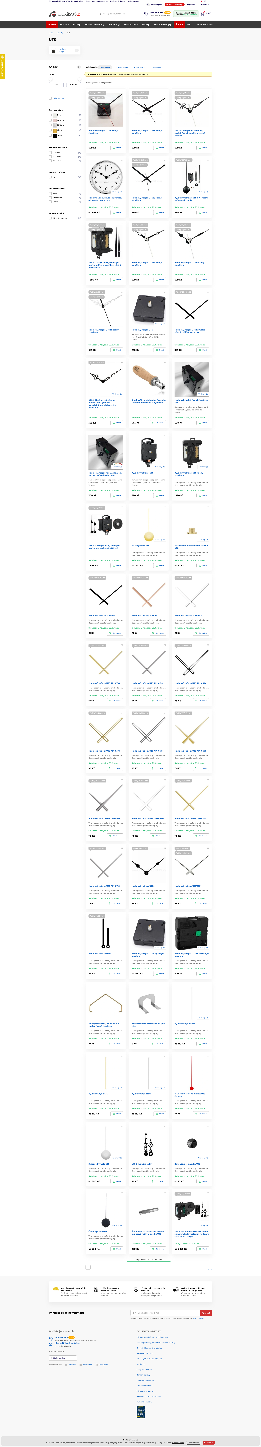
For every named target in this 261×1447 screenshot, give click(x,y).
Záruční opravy (143, 1375)
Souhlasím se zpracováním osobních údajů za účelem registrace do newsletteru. (167, 1318)
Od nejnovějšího (156, 67)
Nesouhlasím (193, 1443)
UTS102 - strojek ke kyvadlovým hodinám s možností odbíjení (104, 546)
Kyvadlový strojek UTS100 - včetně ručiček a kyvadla (191, 199)
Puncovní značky (144, 1402)
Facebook (87, 1364)
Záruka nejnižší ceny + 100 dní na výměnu (66, 1)
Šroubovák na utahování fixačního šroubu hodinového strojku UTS (149, 401)
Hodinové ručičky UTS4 (100, 953)
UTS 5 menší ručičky (142, 1164)
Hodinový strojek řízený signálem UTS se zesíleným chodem (105, 474)
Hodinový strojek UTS (142, 330)
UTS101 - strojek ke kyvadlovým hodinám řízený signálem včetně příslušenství (104, 265)
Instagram (103, 1364)
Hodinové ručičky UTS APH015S (147, 683)
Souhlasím (208, 1443)
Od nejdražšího (139, 67)
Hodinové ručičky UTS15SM (188, 886)
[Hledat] (100, 14)
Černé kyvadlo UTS (97, 1231)
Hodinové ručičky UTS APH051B (190, 683)
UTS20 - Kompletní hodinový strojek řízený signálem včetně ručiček (190, 133)
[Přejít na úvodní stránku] (64, 14)
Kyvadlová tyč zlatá (98, 1094)
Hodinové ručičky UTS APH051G (104, 751)
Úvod (51, 33)
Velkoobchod (133, 1)
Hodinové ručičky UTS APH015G (104, 683)
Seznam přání (156, 5)
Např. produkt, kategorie (114, 14)
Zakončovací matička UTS (187, 1164)
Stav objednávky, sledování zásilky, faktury (156, 1342)
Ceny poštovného (144, 1369)
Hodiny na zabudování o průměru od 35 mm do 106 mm (105, 199)
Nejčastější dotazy (117, 1)
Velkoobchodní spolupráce (149, 1396)
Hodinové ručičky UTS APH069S (104, 818)
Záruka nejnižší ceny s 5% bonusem (153, 1337)
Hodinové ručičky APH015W (188, 615)
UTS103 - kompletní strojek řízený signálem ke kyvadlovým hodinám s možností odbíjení (192, 1234)
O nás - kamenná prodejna (97, 1)
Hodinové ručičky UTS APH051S (147, 751)
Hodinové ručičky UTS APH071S (104, 886)
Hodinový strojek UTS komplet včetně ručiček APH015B (190, 331)
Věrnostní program (145, 1391)
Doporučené (105, 67)
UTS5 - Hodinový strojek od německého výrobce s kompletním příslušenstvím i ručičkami (102, 404)
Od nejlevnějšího (121, 67)
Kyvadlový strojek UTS (142, 473)
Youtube (72, 1364)
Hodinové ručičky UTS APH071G (190, 818)
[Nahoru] (88, 1267)
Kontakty (141, 1364)
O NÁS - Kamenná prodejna (149, 1348)
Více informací (198, 1318)
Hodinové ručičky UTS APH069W (148, 818)
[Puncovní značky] (141, 1412)
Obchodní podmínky (146, 1380)
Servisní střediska (145, 1385)
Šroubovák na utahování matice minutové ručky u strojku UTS (148, 1232)
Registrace (191, 5)
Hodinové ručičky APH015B (101, 615)
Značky (60, 33)
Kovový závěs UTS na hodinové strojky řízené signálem (103, 1025)
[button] (122, 92)
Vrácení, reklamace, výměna (149, 1359)
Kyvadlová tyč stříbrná (186, 1024)
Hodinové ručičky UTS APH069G (190, 751)
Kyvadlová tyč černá (142, 1094)
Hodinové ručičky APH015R (145, 615)
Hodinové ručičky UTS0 (143, 886)
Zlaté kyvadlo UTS (140, 545)
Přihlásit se (205, 5)
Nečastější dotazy (145, 1353)
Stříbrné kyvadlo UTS (98, 1164)
